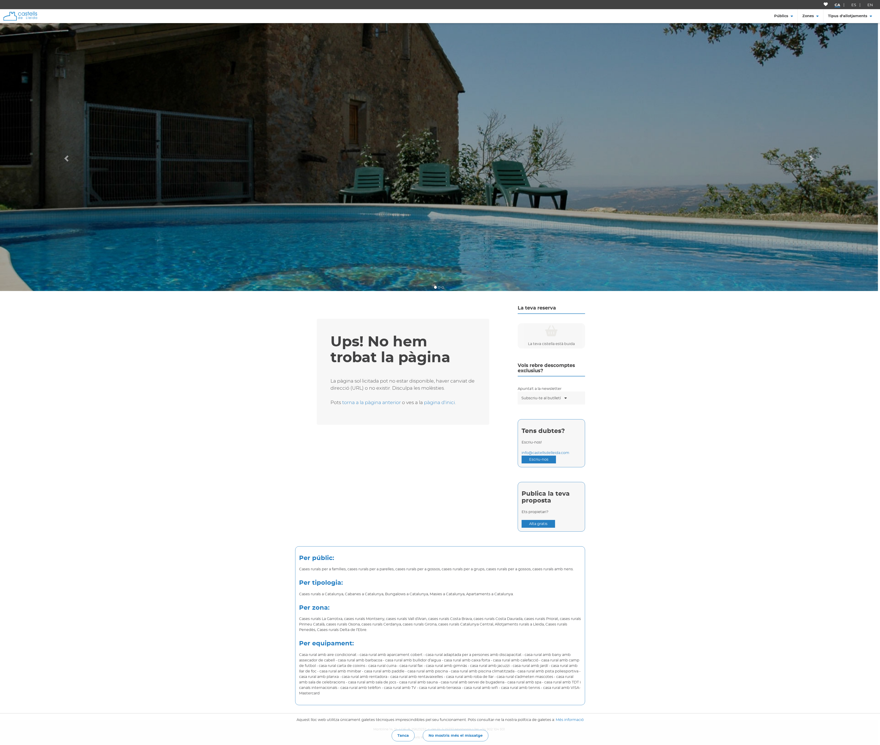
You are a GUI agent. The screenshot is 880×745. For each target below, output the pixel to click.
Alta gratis (538, 524)
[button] (66, 157)
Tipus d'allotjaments (847, 16)
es (853, 5)
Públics (781, 16)
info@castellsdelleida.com (545, 453)
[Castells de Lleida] (20, 16)
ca (837, 5)
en (870, 5)
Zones (808, 16)
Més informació (570, 720)
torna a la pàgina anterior (371, 402)
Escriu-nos (538, 459)
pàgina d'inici (439, 402)
